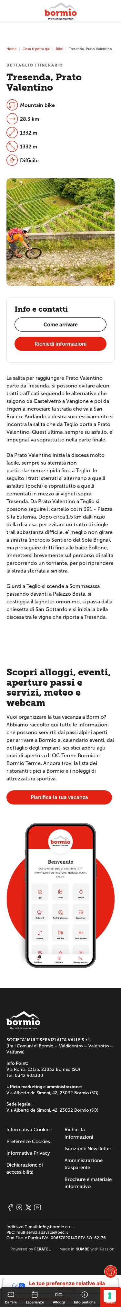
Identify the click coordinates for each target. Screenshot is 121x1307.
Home (11, 49)
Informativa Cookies (29, 1129)
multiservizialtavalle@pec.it (42, 1232)
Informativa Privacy (28, 1153)
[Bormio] (61, 11)
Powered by (30, 1249)
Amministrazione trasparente (84, 1164)
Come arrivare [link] (61, 324)
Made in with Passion (87, 1249)
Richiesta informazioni (79, 1133)
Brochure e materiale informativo (88, 1183)
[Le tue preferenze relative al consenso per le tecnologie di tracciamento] (110, 1296)
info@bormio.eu (54, 1227)
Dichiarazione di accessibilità (24, 1168)
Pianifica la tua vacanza (59, 797)
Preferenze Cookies (28, 1141)
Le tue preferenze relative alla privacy (67, 1286)
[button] (110, 1271)
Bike (59, 49)
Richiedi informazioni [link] (60, 344)
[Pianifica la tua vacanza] (60, 895)
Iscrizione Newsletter (88, 1148)
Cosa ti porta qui (36, 49)
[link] (10, 1297)
